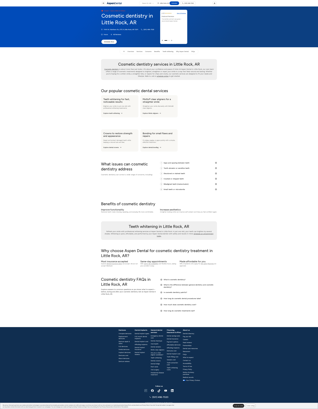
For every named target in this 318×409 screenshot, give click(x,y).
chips (147, 140)
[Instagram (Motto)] (145, 390)
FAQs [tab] (193, 51)
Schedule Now (109, 42)
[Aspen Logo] (114, 3)
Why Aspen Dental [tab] (182, 51)
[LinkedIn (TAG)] (172, 390)
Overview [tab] (130, 51)
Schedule (174, 3)
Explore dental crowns (111, 147)
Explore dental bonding (151, 147)
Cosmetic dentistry (111, 69)
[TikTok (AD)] (159, 391)
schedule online (163, 76)
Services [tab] (139, 51)
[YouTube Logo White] (165, 390)
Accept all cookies (238, 405)
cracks (151, 140)
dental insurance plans (114, 264)
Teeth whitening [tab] (167, 51)
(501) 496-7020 (189, 3)
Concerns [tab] (148, 51)
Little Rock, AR (164, 3)
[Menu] (103, 3)
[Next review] (171, 40)
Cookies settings (250, 405)
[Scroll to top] (124, 51)
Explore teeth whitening (111, 113)
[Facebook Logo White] (152, 390)
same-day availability (151, 264)
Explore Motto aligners (150, 113)
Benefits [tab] (157, 51)
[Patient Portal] (214, 3)
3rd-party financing (207, 264)
